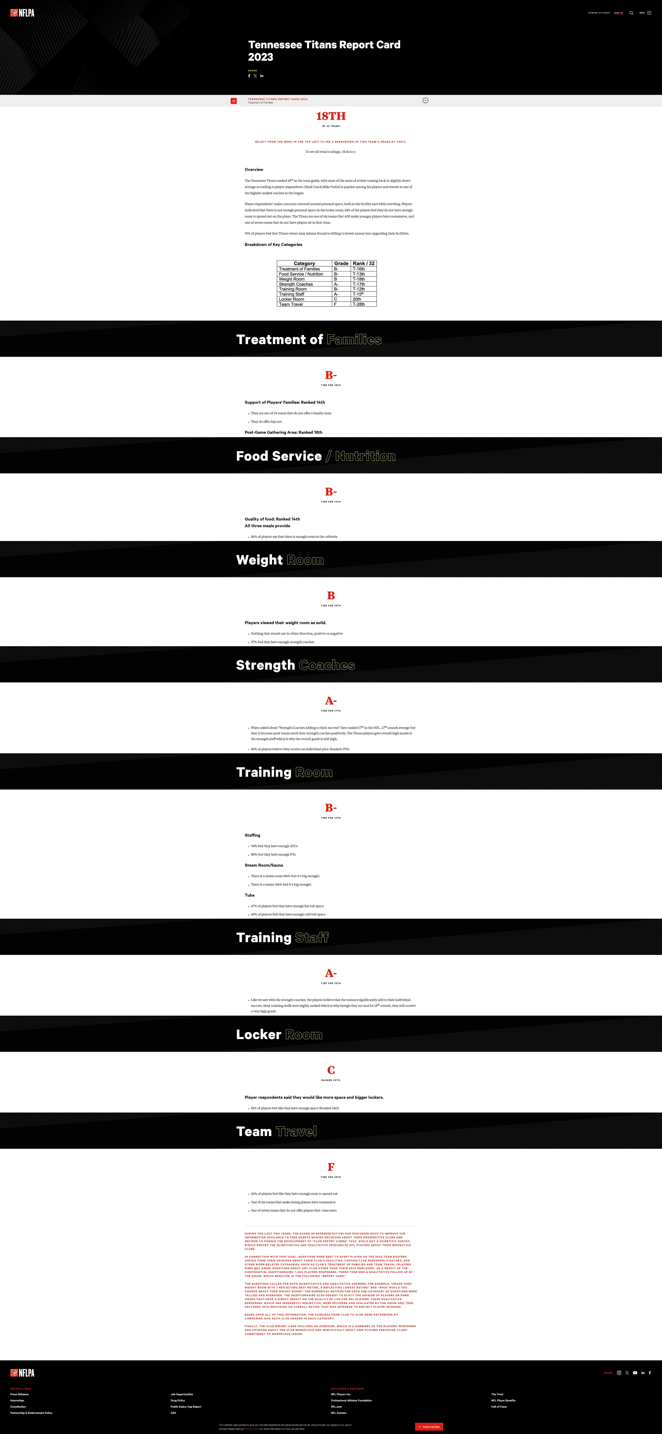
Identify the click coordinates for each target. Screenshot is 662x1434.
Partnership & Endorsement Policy (31, 1413)
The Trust (497, 1394)
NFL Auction (338, 1413)
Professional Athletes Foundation (351, 1400)
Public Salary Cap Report (186, 1406)
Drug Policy (178, 1400)
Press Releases (19, 1394)
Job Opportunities (182, 1394)
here (352, 151)
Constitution (18, 1406)
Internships (17, 1400)
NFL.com (336, 1406)
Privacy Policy (252, 1428)
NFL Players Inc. (341, 1394)
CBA (173, 1413)
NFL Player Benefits (503, 1400)
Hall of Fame (499, 1406)
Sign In (618, 12)
